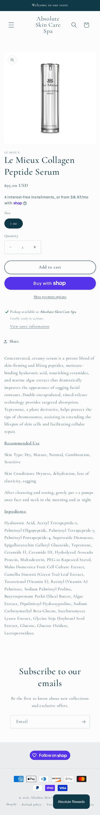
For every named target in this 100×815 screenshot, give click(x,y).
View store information (29, 326)
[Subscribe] (83, 722)
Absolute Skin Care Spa (47, 797)
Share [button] (14, 341)
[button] (11, 25)
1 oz (13, 223)
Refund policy (31, 804)
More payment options (50, 297)
